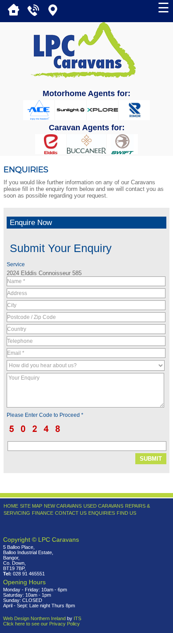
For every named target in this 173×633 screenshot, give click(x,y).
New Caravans (63, 506)
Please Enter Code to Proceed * (45, 415)
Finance (42, 513)
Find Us (126, 513)
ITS (77, 618)
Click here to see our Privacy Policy (41, 623)
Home (11, 506)
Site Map (31, 506)
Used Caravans (103, 506)
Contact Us (70, 513)
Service (16, 264)
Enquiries (101, 513)
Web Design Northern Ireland (34, 618)
